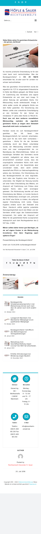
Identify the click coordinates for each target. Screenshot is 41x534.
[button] (4, 283)
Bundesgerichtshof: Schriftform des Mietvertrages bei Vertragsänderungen (22, 332)
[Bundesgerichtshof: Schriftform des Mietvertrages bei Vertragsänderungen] (6, 330)
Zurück (29, 32)
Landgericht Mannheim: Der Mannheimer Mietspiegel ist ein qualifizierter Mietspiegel (22, 320)
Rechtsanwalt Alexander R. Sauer (16, 249)
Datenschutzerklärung (25, 482)
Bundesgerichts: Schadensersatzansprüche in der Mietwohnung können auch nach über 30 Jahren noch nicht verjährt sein (23, 306)
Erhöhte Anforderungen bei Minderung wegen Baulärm (21, 355)
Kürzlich (20, 297)
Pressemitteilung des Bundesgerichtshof (17, 240)
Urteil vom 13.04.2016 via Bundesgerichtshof (19, 245)
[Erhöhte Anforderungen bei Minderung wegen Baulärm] (6, 354)
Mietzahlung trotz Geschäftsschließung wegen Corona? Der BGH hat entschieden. (23, 344)
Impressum (33, 484)
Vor (35, 32)
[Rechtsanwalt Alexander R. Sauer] (20, 455)
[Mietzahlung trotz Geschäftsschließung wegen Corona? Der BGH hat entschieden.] (6, 342)
